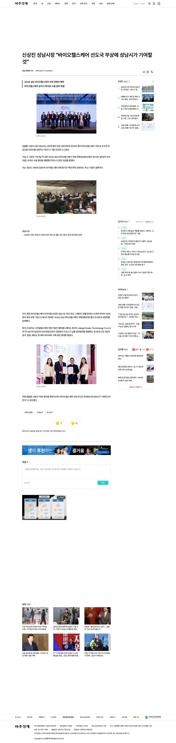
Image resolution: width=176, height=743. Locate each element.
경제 (66, 3)
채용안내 (41, 717)
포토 (101, 3)
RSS (134, 717)
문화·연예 (110, 3)
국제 (93, 3)
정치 (74, 3)
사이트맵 (124, 717)
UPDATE (148, 222)
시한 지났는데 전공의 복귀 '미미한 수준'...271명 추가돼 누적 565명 (34, 628)
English (136, 4)
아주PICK (122, 289)
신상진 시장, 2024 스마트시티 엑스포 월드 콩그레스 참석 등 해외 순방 (53, 235)
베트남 (151, 349)
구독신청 (29, 717)
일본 (143, 349)
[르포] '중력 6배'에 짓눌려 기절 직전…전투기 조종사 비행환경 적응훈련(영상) (66, 628)
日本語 (142, 4)
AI (42, 3)
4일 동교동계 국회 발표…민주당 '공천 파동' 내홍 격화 (35, 654)
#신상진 (49, 412)
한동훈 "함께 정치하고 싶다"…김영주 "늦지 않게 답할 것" (97, 628)
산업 (49, 3)
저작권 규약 (99, 717)
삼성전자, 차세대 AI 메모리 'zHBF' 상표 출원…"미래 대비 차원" (136, 242)
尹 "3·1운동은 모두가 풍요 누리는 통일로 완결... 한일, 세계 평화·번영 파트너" (65, 654)
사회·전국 (83, 3)
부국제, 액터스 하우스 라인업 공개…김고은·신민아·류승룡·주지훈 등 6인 (137, 253)
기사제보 (53, 717)
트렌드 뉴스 (123, 81)
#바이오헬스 (29, 412)
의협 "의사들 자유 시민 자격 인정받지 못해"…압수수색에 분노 (97, 654)
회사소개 (17, 717)
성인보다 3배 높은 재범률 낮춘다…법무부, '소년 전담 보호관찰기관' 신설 (137, 232)
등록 (103, 483)
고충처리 (112, 717)
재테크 (57, 3)
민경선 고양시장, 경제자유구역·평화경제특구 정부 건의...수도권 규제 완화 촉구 (137, 263)
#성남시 (40, 412)
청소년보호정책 (85, 717)
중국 (35, 3)
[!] (153, 81)
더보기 (129, 388)
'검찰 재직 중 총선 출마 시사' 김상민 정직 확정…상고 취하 (137, 273)
